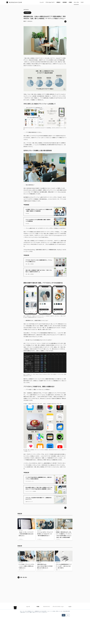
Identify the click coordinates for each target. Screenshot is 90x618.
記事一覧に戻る (23, 577)
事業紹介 (58, 2)
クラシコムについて (50, 2)
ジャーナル (76, 2)
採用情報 (65, 2)
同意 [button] (63, 615)
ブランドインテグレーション (58, 606)
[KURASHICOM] (14, 2)
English (82, 2)
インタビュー (27, 12)
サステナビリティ (46, 606)
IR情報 (70, 2)
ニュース (41, 2)
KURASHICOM (15, 609)
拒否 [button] (68, 615)
